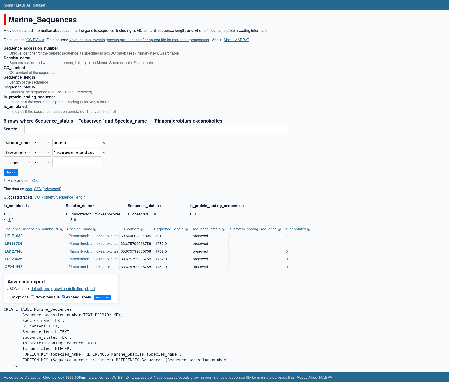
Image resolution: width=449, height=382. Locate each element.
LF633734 (13, 243)
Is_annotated (295, 229)
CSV (38, 188)
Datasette (32, 377)
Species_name (79, 229)
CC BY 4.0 (35, 39)
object (90, 288)
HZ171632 (13, 235)
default (36, 288)
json (28, 188)
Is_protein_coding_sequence (252, 229)
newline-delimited (68, 288)
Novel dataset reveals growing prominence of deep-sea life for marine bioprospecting (139, 39)
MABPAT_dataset (30, 5)
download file (47, 297)
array (48, 288)
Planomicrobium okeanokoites (93, 235)
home (8, 5)
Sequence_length (71, 197)
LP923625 (13, 259)
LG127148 (13, 251)
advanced (52, 188)
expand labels (78, 297)
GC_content (44, 197)
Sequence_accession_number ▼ (31, 229)
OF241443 (13, 266)
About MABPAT (236, 39)
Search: (10, 128)
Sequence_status (206, 229)
